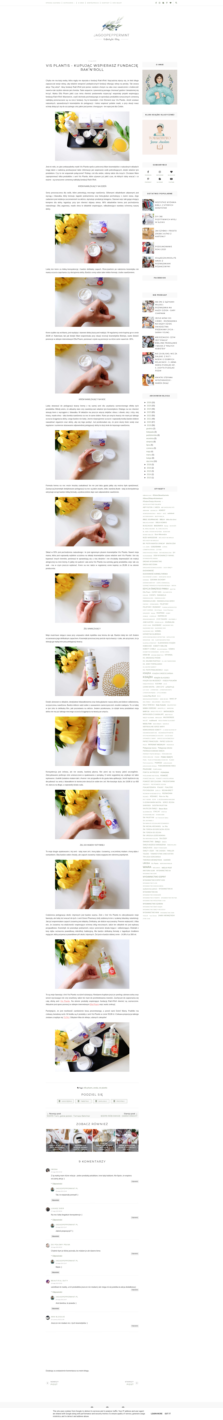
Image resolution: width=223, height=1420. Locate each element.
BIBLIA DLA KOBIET (148, 522)
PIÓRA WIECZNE (167, 754)
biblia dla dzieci (171, 519)
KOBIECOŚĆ (147, 646)
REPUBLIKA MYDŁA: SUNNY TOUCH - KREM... (81, 1147)
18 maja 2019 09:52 (56, 1247)
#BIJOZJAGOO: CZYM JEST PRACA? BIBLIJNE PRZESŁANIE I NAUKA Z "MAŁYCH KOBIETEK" (166, 343)
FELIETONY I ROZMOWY (152, 607)
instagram (159, 175)
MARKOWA (170, 708)
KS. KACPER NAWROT (149, 667)
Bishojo (166, 526)
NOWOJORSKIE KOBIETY (152, 730)
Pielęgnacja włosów (165, 748)
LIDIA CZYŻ (160, 687)
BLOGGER (173, 526)
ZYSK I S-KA (146, 918)
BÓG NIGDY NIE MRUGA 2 (151, 540)
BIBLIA (162, 519)
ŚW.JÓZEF (163, 838)
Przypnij (121, 1101)
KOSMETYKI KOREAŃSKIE (151, 652)
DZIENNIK (146, 580)
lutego (149, 458)
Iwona (54, 1169)
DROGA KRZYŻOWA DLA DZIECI (152, 567)
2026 (149, 402)
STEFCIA (164, 811)
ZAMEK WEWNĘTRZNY (166, 915)
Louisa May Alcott (149, 696)
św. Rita (165, 826)
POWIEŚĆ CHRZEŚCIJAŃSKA (165, 778)
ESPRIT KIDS (156, 592)
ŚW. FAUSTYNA (148, 817)
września (150, 438)
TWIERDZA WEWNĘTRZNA (152, 860)
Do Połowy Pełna (60, 1245)
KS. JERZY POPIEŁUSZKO (152, 664)
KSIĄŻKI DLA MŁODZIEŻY (152, 681)
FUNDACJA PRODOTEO (169, 607)
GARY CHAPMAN (148, 610)
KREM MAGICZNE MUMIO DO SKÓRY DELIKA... (127, 1147)
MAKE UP (173, 699)
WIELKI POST (167, 868)
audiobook (170, 513)
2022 (149, 416)
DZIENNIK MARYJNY (149, 582)
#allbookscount (147, 495)
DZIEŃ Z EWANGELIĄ (163, 582)
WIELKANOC (156, 867)
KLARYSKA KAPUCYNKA (162, 640)
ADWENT (162, 510)
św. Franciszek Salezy (162, 817)
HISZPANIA (160, 613)
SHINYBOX (147, 805)
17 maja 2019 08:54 (56, 1211)
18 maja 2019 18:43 (56, 1283)
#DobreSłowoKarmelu (161, 495)
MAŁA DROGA (166, 702)
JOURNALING (169, 622)
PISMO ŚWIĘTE (167, 757)
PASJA (145, 744)
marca (149, 455)
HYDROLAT (152, 616)
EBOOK (174, 585)
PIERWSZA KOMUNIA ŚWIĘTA (153, 751)
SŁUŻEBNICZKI (147, 811)
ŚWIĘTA (164, 842)
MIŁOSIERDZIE (168, 717)
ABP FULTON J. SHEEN (151, 507)
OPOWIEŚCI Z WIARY (149, 738)
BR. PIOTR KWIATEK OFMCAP (154, 543)
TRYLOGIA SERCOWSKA (152, 857)
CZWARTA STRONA (149, 549)
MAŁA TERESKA (149, 705)
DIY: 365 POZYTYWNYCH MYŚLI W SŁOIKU (166, 219)
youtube (171, 182)
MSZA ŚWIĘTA (157, 724)
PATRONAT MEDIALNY (156, 745)
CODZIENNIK (156, 547)
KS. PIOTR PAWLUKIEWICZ (153, 670)
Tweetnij (85, 1101)
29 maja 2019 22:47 (61, 1227)
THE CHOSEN (160, 851)
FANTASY (145, 604)
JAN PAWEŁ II (172, 619)
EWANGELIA (161, 595)
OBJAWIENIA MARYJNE (150, 732)
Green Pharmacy (168, 610)
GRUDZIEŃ (146, 613)
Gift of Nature (158, 610)
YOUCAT (145, 915)
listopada (150, 432)
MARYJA (146, 711)
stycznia (150, 461)
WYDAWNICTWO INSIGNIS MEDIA (153, 886)
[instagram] (158, 3)
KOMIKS (172, 649)
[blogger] (162, 3)
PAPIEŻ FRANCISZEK (150, 741)
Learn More (156, 1414)
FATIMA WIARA (154, 604)
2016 (149, 468)
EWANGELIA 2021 (148, 598)
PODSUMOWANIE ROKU (167, 766)
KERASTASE (146, 640)
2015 (149, 471)
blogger (160, 182)
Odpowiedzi (57, 1184)
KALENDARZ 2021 (168, 625)
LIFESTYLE (170, 687)
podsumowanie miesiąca (150, 766)
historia (153, 613)
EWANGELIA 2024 (160, 598)
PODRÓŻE (158, 763)
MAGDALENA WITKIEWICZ (151, 699)
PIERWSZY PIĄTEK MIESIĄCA (151, 754)
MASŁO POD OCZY (156, 711)
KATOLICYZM (171, 637)
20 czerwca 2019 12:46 (57, 1319)
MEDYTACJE (169, 714)
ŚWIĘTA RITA (147, 848)
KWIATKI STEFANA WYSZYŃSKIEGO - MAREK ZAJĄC (164, 380)
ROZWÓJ (146, 796)
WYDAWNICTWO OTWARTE (151, 898)
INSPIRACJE (162, 616)
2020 (149, 422)
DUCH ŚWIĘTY (168, 567)
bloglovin (171, 175)
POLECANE (147, 769)
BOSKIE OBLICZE (148, 534)
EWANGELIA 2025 (149, 601)
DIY (174, 552)
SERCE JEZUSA (168, 802)
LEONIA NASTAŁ (149, 687)
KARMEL (158, 631)
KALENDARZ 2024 (160, 628)
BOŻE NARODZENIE (150, 537)
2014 (149, 474)
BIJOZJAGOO (148, 526)
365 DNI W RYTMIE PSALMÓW (152, 504)
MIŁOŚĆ (145, 720)
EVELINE (145, 595)
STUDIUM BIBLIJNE (148, 814)
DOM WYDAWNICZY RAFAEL (164, 555)
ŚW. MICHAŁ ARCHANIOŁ (152, 826)
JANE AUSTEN (148, 622)
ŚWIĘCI (158, 842)
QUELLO (158, 790)
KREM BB (146, 655)
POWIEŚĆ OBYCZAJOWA (152, 781)
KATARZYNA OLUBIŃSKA (152, 634)
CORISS (164, 547)
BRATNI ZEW (170, 543)
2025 (149, 406)
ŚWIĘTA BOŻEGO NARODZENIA (154, 845)
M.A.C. (159, 696)
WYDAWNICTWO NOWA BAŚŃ (152, 895)
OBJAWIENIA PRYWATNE (165, 732)
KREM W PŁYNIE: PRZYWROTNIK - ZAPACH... (57, 1147)
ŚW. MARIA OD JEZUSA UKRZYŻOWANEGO (156, 823)
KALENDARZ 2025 (148, 631)
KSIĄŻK (166, 670)
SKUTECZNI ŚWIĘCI (150, 808)
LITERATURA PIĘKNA (149, 692)
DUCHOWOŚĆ (148, 571)
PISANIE (157, 757)
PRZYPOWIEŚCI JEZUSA (158, 784)
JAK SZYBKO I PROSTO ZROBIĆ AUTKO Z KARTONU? (166, 234)
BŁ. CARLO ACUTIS (162, 528)
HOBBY (168, 613)
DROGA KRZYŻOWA (150, 564)
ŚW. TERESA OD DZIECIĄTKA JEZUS (156, 829)
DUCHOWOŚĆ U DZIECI (150, 577)
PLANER (171, 760)
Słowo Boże (163, 809)
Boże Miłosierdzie (161, 534)
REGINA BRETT (167, 790)
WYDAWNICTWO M (165, 889)
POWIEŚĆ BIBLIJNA (149, 778)
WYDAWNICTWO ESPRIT (154, 877)
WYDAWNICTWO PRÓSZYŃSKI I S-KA (154, 900)
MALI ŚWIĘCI (147, 702)
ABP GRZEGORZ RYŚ (167, 507)
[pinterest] (165, 3)
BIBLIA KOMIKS (161, 522)
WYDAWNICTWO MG (150, 892)
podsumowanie (168, 763)
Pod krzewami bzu (148, 763)
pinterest (148, 182)
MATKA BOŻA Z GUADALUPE (153, 714)
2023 (149, 412)
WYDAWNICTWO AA (163, 871)
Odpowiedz (135, 1181)
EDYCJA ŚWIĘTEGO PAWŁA (156, 589)
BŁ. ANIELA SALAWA (149, 528)
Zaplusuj (102, 1101)
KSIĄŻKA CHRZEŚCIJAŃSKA (162, 673)
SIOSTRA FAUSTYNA (159, 805)
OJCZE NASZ (169, 735)
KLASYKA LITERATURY (149, 643)
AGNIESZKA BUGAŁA (149, 513)
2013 (149, 478)
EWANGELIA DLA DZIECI (166, 601)
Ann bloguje (58, 1317)
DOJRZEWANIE (147, 555)
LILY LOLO (146, 690)
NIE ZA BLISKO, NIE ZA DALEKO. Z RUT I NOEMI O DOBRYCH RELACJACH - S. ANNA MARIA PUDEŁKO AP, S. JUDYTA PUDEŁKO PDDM (166, 362)
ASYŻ (164, 513)
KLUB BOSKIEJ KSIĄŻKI (166, 643)
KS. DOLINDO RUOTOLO (151, 661)
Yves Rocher (153, 915)
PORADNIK (165, 772)
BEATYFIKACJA (159, 516)
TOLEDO (146, 854)
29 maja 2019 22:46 (61, 1191)
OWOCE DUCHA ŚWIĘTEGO (165, 738)
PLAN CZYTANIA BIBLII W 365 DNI (158, 760)
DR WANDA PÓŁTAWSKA (150, 558)
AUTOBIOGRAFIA (148, 516)
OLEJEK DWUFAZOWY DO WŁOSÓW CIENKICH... (104, 1146)
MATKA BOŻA (169, 711)
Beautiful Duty (59, 1281)
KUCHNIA (158, 684)
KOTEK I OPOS (164, 652)
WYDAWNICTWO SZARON (153, 904)
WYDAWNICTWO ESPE (150, 873)
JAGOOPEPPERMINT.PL (67, 1188)
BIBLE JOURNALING (150, 519)
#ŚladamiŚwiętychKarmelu (152, 501)
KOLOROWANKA (162, 649)
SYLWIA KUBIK (160, 814)
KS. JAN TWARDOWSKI (169, 661)
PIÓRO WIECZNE (148, 757)
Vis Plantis (65, 1001)
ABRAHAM (146, 510)
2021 (149, 419)
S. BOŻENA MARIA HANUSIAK (166, 799)
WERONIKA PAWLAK (166, 863)
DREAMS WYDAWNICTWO (152, 561)
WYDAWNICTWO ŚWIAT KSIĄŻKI (152, 906)
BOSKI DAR (166, 531)
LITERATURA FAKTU (166, 690)
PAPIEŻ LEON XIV (166, 741)
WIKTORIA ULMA (149, 871)
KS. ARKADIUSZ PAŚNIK (152, 658)
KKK (153, 640)
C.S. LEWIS (146, 547)
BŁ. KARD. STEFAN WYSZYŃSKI (152, 531)
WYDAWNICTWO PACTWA (169, 898)
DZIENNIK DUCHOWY (158, 580)
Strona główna (53, 3)
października (151, 435)
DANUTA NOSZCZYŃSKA (150, 552)
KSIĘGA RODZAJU (148, 684)
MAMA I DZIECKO (149, 708)
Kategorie (68, 3)
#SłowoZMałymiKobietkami (153, 498)
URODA (95, 1088)
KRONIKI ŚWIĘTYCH (157, 655)
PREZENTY (146, 784)
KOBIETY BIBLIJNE (160, 646)
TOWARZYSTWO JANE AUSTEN (161, 854)
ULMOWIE (167, 860)
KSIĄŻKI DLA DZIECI (162, 678)
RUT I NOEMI (147, 799)
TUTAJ (66, 1017)
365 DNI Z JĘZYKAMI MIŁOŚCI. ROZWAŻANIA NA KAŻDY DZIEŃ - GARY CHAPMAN (165, 307)
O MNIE (81, 3)
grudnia (149, 429)
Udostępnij (67, 1101)
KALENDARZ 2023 (148, 628)
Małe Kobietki (161, 705)
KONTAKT (106, 3)
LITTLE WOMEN (161, 692)
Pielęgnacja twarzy (150, 748)
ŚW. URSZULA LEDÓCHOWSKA (154, 835)
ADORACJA (153, 510)
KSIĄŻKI (148, 677)
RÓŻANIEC (154, 796)
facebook (148, 175)
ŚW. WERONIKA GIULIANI (150, 838)
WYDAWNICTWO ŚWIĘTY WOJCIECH (154, 909)
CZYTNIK (158, 549)
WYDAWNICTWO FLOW (150, 883)
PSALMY (160, 787)
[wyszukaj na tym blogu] (176, 3)
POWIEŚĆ (164, 775)
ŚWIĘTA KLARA (171, 845)
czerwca (150, 448)
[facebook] (155, 3)
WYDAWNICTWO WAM (151, 912)
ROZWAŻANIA (167, 793)
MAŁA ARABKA (156, 702)
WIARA (147, 867)
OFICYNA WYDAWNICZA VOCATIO (153, 735)
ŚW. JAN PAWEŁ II (148, 820)
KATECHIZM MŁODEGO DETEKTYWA (154, 637)
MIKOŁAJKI (158, 717)
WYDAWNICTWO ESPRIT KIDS (154, 880)
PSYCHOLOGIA (148, 790)
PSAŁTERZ (169, 787)
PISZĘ (144, 760)
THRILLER (170, 851)
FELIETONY (164, 604)
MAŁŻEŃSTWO (171, 705)
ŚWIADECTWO (148, 842)
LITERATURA (154, 690)
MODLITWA (147, 724)
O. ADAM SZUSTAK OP (169, 730)
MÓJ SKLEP (117, 3)
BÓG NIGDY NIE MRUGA (166, 537)
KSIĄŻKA (147, 673)
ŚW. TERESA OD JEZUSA (152, 832)
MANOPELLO (162, 708)
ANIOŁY (159, 513)
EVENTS (152, 595)
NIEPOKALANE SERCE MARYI (154, 727)
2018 (149, 465)
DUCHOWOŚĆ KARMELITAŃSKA (155, 574)
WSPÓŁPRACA (93, 3)
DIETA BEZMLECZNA (165, 552)
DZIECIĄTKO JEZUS (165, 577)
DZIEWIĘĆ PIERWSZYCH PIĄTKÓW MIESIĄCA (156, 585)
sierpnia (149, 442)
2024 (149, 409)
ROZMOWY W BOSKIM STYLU (152, 793)
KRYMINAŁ (169, 655)
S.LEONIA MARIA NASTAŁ (152, 802)
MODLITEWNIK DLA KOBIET (166, 720)
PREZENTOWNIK (169, 781)
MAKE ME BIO (164, 699)
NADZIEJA (166, 724)
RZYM (154, 799)
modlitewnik (153, 720)
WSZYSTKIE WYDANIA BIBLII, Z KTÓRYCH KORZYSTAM (165, 205)
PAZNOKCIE (170, 744)
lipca (148, 445)
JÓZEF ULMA (147, 625)
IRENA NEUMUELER (149, 619)
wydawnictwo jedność (150, 889)
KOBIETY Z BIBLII (149, 649)
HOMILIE (145, 616)
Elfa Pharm (94, 1004)
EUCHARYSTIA (167, 592)
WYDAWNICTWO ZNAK (167, 912)
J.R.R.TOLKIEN (161, 619)
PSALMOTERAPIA (149, 787)
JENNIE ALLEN (159, 622)
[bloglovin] (169, 3)
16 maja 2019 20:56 (56, 1172)
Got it (168, 1414)
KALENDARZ (156, 625)
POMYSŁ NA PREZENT (151, 772)
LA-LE (165, 684)
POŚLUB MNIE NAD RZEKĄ (151, 775)
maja (148, 452)
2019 (149, 425)
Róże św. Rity (163, 796)
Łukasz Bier (57, 1208)
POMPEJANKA (157, 769)
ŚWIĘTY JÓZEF (148, 851)
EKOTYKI (172, 589)
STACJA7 (156, 811)
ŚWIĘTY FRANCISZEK (160, 848)
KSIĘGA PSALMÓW (170, 681)
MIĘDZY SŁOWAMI (148, 717)
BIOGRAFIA (158, 526)
